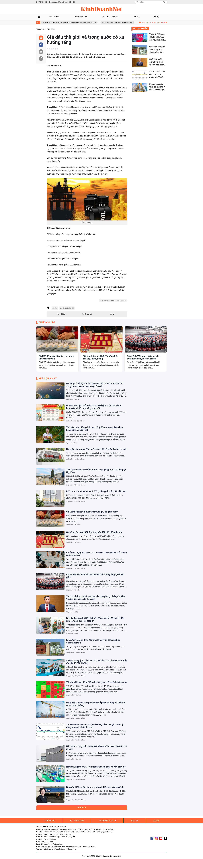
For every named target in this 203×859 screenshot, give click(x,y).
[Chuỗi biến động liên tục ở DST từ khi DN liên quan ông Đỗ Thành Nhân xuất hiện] (50, 559)
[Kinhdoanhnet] (101, 9)
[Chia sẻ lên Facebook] (41, 44)
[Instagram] (156, 838)
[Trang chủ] (39, 17)
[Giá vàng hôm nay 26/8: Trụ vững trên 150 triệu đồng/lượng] (101, 339)
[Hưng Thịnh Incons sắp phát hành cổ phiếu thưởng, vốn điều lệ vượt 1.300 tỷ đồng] (50, 709)
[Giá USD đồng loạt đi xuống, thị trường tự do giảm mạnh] (57, 339)
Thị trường (41, 350)
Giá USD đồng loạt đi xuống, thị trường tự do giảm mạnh (56, 357)
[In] (41, 58)
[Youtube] (160, 838)
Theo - (113, 300)
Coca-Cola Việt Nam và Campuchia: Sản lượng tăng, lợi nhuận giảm (144, 357)
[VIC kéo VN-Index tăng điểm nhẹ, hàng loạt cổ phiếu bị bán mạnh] (50, 689)
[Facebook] (151, 838)
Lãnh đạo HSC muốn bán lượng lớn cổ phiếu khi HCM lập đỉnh (94, 787)
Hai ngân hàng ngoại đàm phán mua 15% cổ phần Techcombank (96, 449)
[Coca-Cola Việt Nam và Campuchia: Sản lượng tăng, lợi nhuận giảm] (146, 339)
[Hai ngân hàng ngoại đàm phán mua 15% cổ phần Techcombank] (50, 456)
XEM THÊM (81, 808)
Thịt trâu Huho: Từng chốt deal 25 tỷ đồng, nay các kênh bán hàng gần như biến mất (110, 22)
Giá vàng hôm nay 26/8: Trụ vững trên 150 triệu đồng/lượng (100, 357)
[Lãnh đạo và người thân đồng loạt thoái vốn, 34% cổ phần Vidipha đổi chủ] (50, 647)
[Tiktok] (165, 838)
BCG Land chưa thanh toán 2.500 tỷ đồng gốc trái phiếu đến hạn (96, 491)
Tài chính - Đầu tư (79, 421)
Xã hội (75, 443)
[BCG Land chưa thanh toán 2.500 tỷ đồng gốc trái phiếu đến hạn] (50, 498)
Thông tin (76, 399)
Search (164, 2)
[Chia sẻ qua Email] (41, 51)
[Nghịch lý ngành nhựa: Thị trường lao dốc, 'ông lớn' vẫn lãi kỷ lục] (50, 773)
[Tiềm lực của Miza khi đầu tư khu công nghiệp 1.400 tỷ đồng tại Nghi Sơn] (50, 476)
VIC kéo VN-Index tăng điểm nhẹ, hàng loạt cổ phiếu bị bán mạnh (96, 682)
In (113, 314)
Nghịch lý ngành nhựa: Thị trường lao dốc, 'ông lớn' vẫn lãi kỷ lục (96, 767)
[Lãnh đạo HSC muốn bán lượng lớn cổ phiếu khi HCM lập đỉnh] (50, 794)
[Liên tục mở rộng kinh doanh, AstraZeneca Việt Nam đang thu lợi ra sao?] (50, 753)
